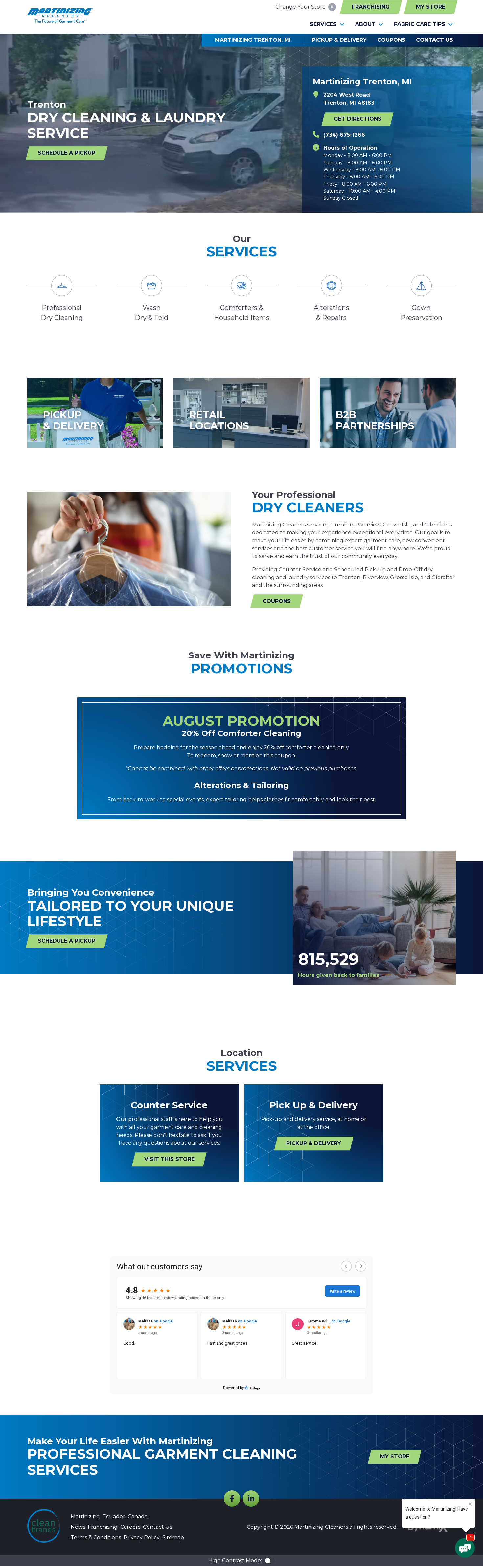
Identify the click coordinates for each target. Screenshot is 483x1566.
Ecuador (114, 1516)
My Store (430, 7)
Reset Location (332, 7)
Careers (130, 1527)
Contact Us (157, 1527)
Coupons (277, 601)
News (78, 1527)
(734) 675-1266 (344, 135)
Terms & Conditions (96, 1537)
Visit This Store (169, 1159)
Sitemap (173, 1537)
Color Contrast (269, 1560)
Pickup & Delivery (313, 1143)
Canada (138, 1516)
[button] (327, 24)
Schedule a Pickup (66, 153)
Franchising (371, 7)
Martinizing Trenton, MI (253, 40)
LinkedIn (251, 1498)
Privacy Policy (142, 1537)
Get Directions (357, 119)
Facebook (232, 1498)
